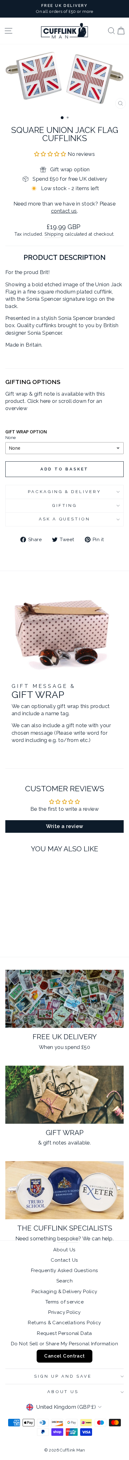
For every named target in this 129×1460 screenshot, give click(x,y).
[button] (51, 154)
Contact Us (64, 1260)
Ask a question (64, 519)
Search (64, 1281)
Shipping (53, 234)
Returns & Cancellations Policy (64, 1323)
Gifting (64, 505)
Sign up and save (63, 1376)
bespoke (67, 1238)
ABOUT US (63, 1391)
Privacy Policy (64, 1312)
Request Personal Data (64, 1333)
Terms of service (64, 1302)
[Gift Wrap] (64, 1095)
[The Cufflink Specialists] (64, 1190)
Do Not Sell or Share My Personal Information (64, 1344)
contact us (64, 211)
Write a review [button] (64, 826)
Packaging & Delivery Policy (64, 1291)
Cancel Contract (64, 1356)
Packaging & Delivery (64, 491)
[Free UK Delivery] (64, 999)
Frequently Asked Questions (64, 1270)
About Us (64, 1250)
